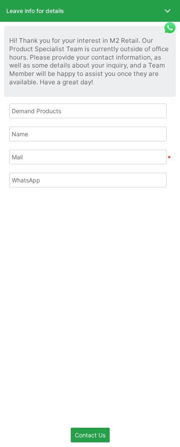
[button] (90, 11)
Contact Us (90, 435)
